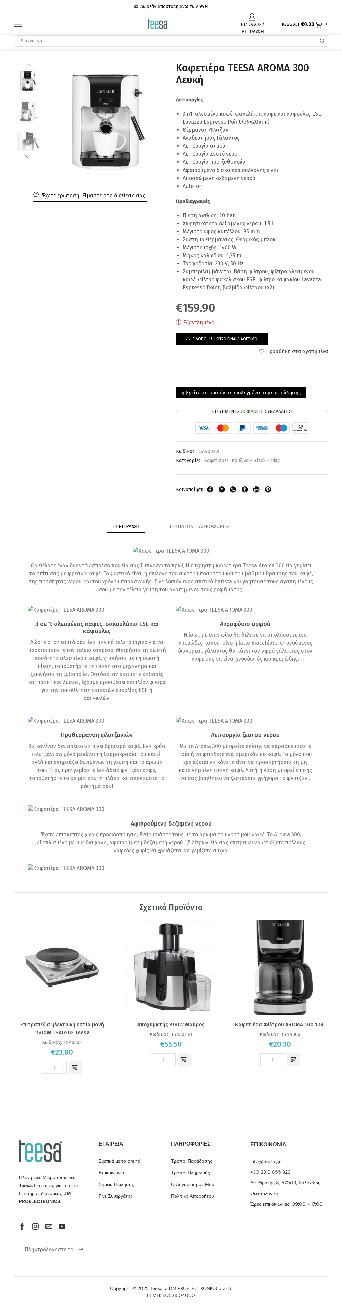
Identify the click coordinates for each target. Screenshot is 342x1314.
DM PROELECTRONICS (193, 1288)
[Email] (48, 1226)
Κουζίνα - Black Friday (256, 460)
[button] (75, 1067)
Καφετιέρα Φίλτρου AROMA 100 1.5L (280, 1024)
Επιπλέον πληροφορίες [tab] (200, 526)
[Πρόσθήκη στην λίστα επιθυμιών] (99, 934)
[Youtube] (62, 1226)
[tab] (126, 526)
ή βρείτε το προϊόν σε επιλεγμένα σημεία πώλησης (241, 393)
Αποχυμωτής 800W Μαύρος (171, 1024)
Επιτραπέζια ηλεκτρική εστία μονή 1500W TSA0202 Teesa (62, 1028)
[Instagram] (35, 1226)
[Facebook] (22, 1226)
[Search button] (322, 41)
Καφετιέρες (216, 460)
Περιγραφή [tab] (126, 526)
